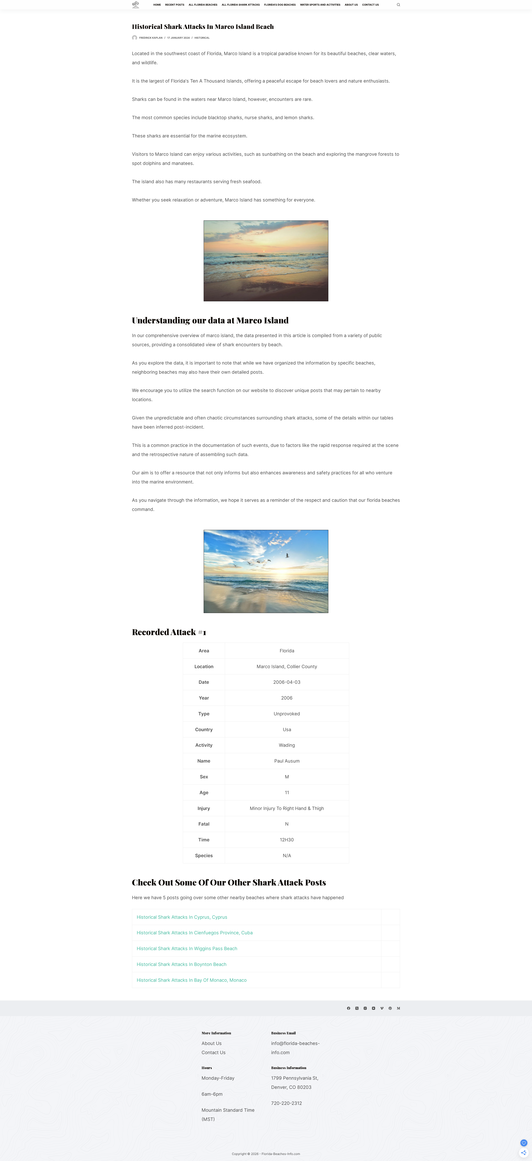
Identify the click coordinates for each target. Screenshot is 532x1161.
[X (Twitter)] (356, 1008)
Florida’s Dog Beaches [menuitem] (280, 4)
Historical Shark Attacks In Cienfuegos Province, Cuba (195, 932)
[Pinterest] (390, 1008)
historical (202, 37)
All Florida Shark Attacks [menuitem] (241, 4)
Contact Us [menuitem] (370, 4)
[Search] (398, 4)
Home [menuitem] (157, 4)
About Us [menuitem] (351, 4)
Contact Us (214, 1052)
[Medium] (398, 1008)
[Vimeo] (381, 1008)
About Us (212, 1043)
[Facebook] (348, 1008)
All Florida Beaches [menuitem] (203, 4)
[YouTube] (373, 1008)
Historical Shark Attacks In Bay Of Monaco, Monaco (192, 980)
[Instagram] (365, 1008)
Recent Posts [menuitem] (174, 4)
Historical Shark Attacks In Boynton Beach (182, 964)
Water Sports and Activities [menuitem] (320, 4)
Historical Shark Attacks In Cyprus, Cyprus (182, 917)
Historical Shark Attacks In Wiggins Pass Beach (187, 948)
